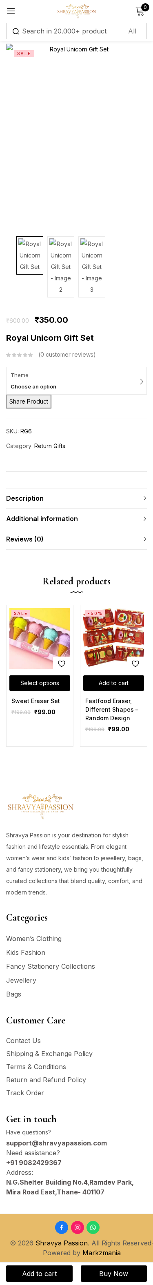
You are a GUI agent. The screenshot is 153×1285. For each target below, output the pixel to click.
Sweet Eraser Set (35, 700)
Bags (13, 994)
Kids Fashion (25, 952)
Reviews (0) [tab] (25, 539)
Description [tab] (25, 498)
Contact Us (23, 1040)
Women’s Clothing (34, 938)
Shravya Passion (61, 1243)
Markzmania (101, 1253)
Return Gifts (49, 445)
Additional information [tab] (42, 519)
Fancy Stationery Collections (50, 966)
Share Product (28, 401)
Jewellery (21, 980)
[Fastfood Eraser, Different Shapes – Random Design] (113, 638)
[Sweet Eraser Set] (39, 638)
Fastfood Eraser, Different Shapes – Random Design (111, 709)
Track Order (25, 1093)
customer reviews (66, 354)
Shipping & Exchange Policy (49, 1054)
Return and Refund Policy (46, 1080)
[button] (113, 683)
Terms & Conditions (36, 1067)
